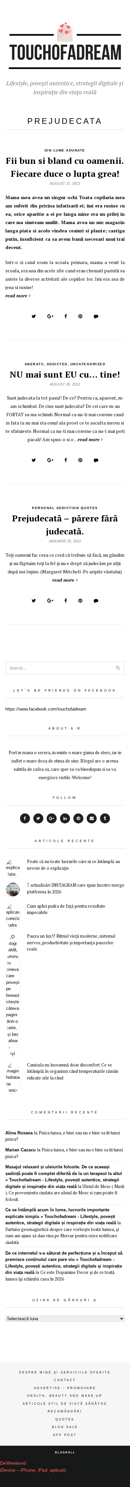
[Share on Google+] (50, 316)
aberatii (34, 364)
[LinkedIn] (65, 818)
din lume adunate (65, 150)
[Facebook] (25, 818)
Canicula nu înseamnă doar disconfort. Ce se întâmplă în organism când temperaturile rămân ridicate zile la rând (72, 1071)
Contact (65, 1380)
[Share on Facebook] (65, 316)
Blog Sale (65, 1427)
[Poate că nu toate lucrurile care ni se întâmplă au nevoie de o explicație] (12, 868)
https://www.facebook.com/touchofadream (45, 709)
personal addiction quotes (65, 508)
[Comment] (96, 316)
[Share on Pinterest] (80, 316)
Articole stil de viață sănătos (65, 1403)
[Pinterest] (78, 818)
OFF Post (65, 1435)
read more (16, 295)
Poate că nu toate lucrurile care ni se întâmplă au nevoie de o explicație (73, 864)
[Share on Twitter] (34, 316)
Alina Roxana (19, 1132)
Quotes (64, 1419)
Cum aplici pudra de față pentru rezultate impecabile (66, 909)
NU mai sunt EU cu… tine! (65, 374)
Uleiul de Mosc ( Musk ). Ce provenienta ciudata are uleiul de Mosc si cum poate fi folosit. (64, 1192)
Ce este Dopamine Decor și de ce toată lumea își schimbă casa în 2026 (60, 1275)
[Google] (52, 818)
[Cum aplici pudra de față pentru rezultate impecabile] (12, 916)
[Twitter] (38, 818)
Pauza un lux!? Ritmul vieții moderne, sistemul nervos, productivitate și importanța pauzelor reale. (71, 942)
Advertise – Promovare (65, 1388)
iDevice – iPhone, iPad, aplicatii (33, 1470)
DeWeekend (13, 1463)
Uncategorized (88, 364)
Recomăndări (65, 1411)
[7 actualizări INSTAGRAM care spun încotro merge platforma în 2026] (12, 890)
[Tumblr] (105, 818)
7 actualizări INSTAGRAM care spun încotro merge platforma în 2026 (75, 888)
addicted (57, 364)
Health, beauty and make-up (64, 1395)
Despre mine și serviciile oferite (65, 1372)
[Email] (92, 818)
